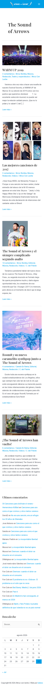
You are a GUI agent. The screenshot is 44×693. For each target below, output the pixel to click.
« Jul (4, 672)
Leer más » (6, 109)
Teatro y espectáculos (21, 76)
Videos (15, 176)
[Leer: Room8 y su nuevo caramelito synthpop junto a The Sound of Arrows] (22, 330)
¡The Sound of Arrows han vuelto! (20, 442)
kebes (40, 683)
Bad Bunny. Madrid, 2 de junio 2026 (27, 587)
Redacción (6, 76)
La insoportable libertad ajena (23, 547)
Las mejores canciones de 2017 (19, 167)
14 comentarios (8, 263)
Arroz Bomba (21, 74)
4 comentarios (8, 366)
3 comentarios (8, 74)
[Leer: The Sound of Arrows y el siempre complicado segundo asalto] (15, 233)
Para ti (15, 592)
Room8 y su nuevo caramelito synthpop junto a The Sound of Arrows (21, 359)
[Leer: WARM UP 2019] (22, 55)
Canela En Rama (22, 366)
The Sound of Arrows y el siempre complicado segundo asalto (19, 255)
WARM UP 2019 (12, 70)
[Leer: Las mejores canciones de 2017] (22, 141)
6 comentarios (8, 448)
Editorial (31, 263)
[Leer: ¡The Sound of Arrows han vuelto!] (22, 425)
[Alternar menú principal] (39, 4)
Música (30, 74)
